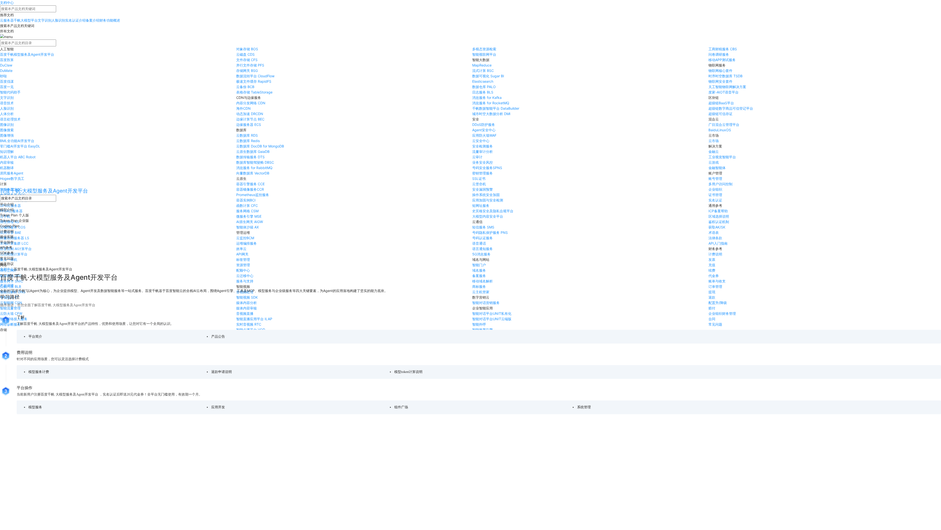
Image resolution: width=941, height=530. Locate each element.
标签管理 (243, 259)
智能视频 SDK (247, 297)
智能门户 (479, 265)
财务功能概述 (109, 20)
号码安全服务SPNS (487, 168)
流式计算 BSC (483, 70)
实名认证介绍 (75, 20)
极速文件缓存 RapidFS (253, 81)
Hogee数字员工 (12, 178)
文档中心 (7, 2)
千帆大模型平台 (26, 20)
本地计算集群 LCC (14, 243)
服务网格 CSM (247, 211)
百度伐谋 (7, 81)
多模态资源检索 (484, 49)
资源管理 (243, 265)
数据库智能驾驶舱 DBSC (255, 162)
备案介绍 (92, 20)
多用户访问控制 (720, 184)
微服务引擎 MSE (248, 216)
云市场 (713, 141)
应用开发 (218, 407)
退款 (711, 297)
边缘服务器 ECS (248, 124)
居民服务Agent (11, 173)
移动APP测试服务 (722, 60)
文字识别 (44, 20)
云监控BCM (245, 238)
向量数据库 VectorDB (252, 173)
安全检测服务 (482, 146)
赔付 (711, 308)
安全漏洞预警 (482, 189)
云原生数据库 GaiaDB (253, 151)
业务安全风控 (482, 162)
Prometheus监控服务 (252, 195)
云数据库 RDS (247, 135)
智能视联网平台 (484, 54)
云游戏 (713, 162)
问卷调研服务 (718, 54)
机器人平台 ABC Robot (18, 157)
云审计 (477, 157)
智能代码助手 (10, 92)
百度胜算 (7, 60)
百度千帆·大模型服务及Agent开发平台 (44, 191)
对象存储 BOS (247, 49)
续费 (711, 270)
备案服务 (479, 276)
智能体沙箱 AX (247, 227)
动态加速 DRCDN (249, 114)
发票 (711, 259)
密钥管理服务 (482, 173)
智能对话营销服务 (486, 303)
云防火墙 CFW (11, 313)
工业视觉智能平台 (722, 157)
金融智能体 (717, 168)
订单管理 (715, 286)
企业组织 (715, 189)
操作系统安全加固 (486, 195)
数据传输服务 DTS (250, 157)
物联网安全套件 (720, 81)
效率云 (241, 249)
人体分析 (7, 114)
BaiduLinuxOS (719, 130)
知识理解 (7, 151)
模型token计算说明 (408, 372)
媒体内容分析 (246, 303)
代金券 (713, 276)
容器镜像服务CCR (250, 189)
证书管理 (715, 195)
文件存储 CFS (247, 60)
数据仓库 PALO (484, 87)
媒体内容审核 (246, 308)
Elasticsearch (482, 81)
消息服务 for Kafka (487, 97)
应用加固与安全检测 (487, 200)
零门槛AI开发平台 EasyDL (20, 146)
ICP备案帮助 (718, 211)
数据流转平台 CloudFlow (255, 76)
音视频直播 (244, 313)
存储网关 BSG (247, 70)
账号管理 (715, 178)
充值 (711, 265)
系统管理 (584, 407)
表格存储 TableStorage (254, 92)
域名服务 (479, 270)
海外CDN (243, 108)
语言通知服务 (482, 249)
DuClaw (6, 65)
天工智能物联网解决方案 (727, 87)
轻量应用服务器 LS (14, 238)
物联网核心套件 (720, 70)
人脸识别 (58, 20)
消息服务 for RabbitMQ (254, 168)
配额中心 (243, 270)
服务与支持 (244, 281)
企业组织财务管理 (722, 313)
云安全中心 (480, 141)
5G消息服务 (481, 254)
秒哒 (3, 76)
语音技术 (7, 103)
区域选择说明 (718, 216)
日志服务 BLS (482, 92)
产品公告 (218, 336)
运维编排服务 (246, 243)
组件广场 (401, 407)
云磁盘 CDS (245, 54)
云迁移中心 (244, 276)
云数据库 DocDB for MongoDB (260, 146)
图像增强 (7, 135)
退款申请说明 (221, 372)
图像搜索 (7, 130)
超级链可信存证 (720, 114)
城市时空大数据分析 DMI (491, 114)
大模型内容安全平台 (487, 216)
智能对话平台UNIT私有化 (491, 313)
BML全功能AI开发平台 (17, 141)
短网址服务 (480, 205)
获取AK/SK (716, 227)
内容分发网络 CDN (250, 103)
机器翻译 (7, 168)
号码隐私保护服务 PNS (490, 232)
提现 (711, 292)
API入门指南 (718, 243)
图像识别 (7, 124)
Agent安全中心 (483, 130)
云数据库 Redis (248, 141)
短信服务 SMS (483, 227)
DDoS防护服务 (483, 124)
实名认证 (715, 200)
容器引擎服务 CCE (250, 184)
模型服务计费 (38, 372)
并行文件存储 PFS (250, 65)
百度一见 (7, 87)
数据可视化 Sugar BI (488, 76)
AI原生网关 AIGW (249, 222)
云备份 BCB (245, 87)
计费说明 (715, 254)
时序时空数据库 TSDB (725, 76)
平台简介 (35, 336)
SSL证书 (478, 178)
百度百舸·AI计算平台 (16, 249)
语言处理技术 (10, 119)
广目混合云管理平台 (723, 124)
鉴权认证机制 (718, 222)
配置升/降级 (717, 303)
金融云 (713, 151)
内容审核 (7, 162)
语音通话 (479, 243)
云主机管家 (480, 292)
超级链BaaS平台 (721, 103)
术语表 (713, 232)
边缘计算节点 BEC (250, 119)
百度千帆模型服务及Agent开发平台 (27, 54)
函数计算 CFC (247, 205)
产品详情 (7, 285)
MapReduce (482, 65)
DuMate (6, 70)
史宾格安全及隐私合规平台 (492, 211)
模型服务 (35, 407)
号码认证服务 (482, 238)
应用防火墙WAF (484, 135)
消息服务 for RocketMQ (490, 103)
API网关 (242, 254)
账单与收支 (717, 281)
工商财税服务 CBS (722, 49)
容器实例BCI (246, 200)
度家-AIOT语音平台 (723, 92)
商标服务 (479, 286)
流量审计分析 (482, 151)
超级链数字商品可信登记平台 (730, 108)
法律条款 (715, 238)
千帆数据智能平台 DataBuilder (495, 108)
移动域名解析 (482, 281)
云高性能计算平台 (13, 254)
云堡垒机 (479, 184)
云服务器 (7, 20)
